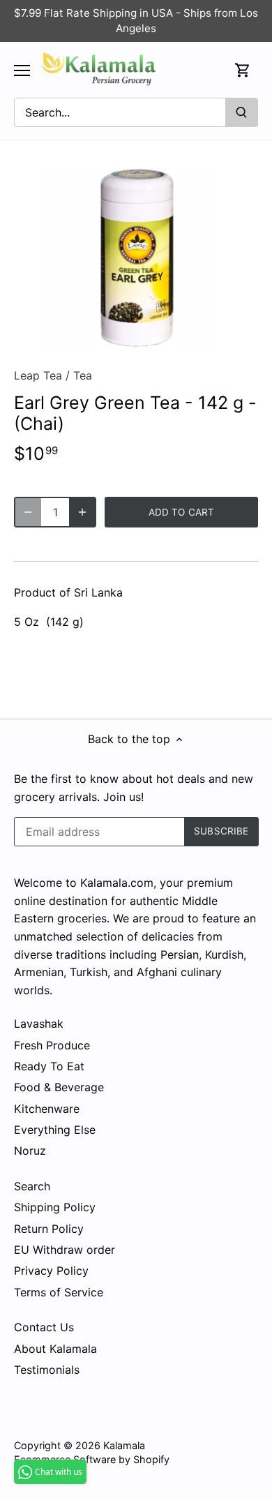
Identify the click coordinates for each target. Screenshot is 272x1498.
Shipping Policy (55, 1207)
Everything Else (55, 1130)
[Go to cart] (242, 70)
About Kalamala (55, 1349)
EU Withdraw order (64, 1250)
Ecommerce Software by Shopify (91, 1459)
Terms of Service (58, 1292)
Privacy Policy (51, 1271)
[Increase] (82, 512)
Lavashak (38, 1024)
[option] (136, 258)
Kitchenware (47, 1109)
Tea (82, 375)
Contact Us (44, 1327)
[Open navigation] (22, 70)
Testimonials (47, 1370)
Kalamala (124, 1445)
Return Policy (49, 1229)
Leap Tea (38, 375)
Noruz (30, 1151)
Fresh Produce (52, 1045)
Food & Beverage (59, 1087)
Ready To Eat (49, 1066)
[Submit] (241, 112)
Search (32, 1186)
